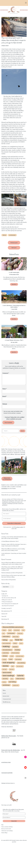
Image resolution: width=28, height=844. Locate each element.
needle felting (5, 652)
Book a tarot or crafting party (7, 478)
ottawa (5, 656)
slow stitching (21, 662)
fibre (11, 640)
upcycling (5, 678)
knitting (15, 643)
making (6, 646)
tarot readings (8, 676)
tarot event (12, 669)
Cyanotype (4, 595)
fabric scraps (15, 636)
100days (4, 630)
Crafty (2, 594)
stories (5, 666)
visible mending (20, 678)
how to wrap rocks (6, 643)
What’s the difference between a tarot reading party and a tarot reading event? (12, 568)
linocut (21, 643)
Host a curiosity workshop (7, 826)
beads (10, 630)
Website (4, 404)
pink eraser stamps (19, 656)
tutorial (20, 675)
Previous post (14, 242)
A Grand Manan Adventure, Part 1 (14, 340)
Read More (14, 284)
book (23, 630)
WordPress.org (6, 702)
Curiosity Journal (5, 608)
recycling (4, 659)
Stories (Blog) (4, 832)
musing (17, 650)
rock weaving (18, 659)
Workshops (4, 619)
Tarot (2, 616)
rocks (10, 659)
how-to (18, 640)
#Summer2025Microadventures (13, 627)
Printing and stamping (6, 601)
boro (3, 633)
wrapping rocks (15, 685)
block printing (16, 630)
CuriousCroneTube (7, 772)
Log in (4, 693)
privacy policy (19, 527)
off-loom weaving (15, 652)
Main (2, 824)
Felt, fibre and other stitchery (8, 597)
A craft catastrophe (14, 272)
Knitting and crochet (6, 599)
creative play (20, 633)
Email (4, 396)
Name (4, 388)
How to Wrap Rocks (17, 572)
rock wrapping (8, 663)
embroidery (6, 636)
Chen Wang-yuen (5, 567)
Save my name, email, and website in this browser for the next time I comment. (13, 412)
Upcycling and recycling (7, 605)
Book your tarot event (6, 828)
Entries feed (6, 696)
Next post (14, 247)
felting (5, 640)
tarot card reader (20, 666)
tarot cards (4, 669)
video (12, 678)
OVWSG (11, 656)
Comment (5, 373)
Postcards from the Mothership (10, 750)
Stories (4, 235)
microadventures (7, 650)
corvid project (12, 235)
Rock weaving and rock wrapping (9, 603)
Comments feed (7, 699)
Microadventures (5, 611)
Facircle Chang (5, 575)
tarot (13, 666)
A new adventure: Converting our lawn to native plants (14, 306)
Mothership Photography (8, 736)
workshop (4, 488)
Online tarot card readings (7, 830)
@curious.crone (6, 762)
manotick (15, 646)
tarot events (7, 672)
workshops (6, 685)
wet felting (12, 682)
